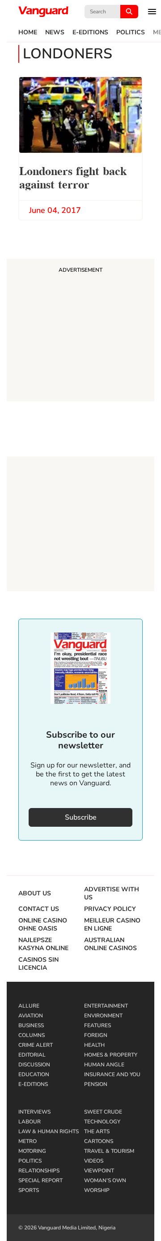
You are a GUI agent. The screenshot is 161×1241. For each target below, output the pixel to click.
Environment (103, 1015)
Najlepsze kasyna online (43, 944)
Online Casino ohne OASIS (42, 925)
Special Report (40, 1180)
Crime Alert (35, 1045)
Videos (93, 1160)
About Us (34, 894)
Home (27, 33)
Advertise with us (111, 894)
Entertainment (106, 1005)
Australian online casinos (110, 944)
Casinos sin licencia (38, 964)
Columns (31, 1035)
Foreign (95, 1035)
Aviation (30, 1015)
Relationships (38, 1170)
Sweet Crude (103, 1111)
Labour (29, 1121)
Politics (130, 33)
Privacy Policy (110, 909)
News (54, 33)
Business (31, 1025)
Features (97, 1025)
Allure (28, 1005)
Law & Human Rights (48, 1131)
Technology (102, 1121)
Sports (28, 1190)
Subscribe (81, 817)
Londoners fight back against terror (73, 176)
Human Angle (104, 1064)
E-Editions (90, 33)
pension (95, 1084)
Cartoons (98, 1141)
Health (94, 1045)
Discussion (34, 1064)
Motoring (32, 1151)
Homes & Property (110, 1054)
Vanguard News (43, 11)
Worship (97, 1190)
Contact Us (38, 909)
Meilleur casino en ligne (112, 925)
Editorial (32, 1054)
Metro (27, 1141)
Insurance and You (112, 1074)
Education (33, 1074)
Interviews (34, 1111)
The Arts (97, 1131)
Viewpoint (99, 1170)
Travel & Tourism (109, 1151)
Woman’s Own (105, 1180)
